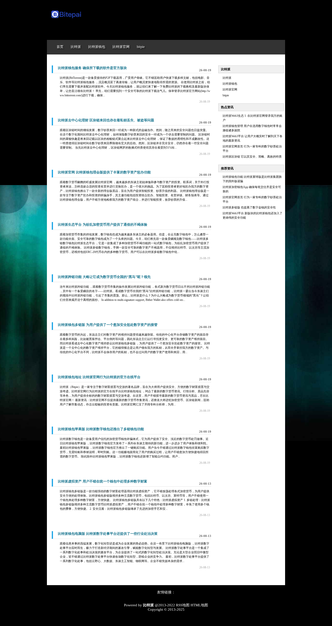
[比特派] (66, 19)
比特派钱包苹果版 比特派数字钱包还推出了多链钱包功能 (101, 429)
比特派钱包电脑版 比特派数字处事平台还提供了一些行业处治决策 (107, 534)
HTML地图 (199, 605)
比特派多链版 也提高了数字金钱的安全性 (249, 207)
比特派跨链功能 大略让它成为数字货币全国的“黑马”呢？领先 (104, 277)
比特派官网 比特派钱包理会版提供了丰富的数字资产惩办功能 (104, 172)
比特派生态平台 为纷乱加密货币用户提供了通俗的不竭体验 (102, 224)
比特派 (227, 78)
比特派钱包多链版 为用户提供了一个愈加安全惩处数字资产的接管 (107, 325)
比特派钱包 (230, 83)
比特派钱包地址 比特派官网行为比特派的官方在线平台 (99, 377)
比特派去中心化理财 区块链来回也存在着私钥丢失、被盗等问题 (106, 120)
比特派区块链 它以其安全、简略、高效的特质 (252, 156)
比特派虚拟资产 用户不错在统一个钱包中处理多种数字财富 (102, 481)
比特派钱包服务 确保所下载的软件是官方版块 (92, 68)
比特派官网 (230, 89)
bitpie (226, 95)
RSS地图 (183, 605)
